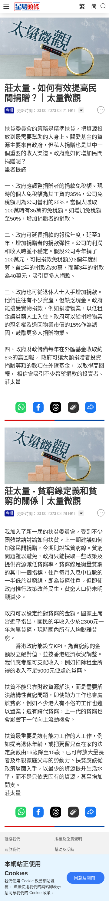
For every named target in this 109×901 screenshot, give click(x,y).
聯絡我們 (12, 839)
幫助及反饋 (64, 849)
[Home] (27, 6)
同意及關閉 (84, 877)
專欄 (9, 110)
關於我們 (12, 849)
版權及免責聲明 (68, 839)
